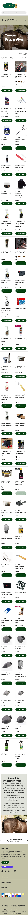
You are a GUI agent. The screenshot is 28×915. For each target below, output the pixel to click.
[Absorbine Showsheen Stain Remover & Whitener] (20, 745)
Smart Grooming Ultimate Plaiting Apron (20, 282)
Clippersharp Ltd (8, 899)
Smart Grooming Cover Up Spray (20, 452)
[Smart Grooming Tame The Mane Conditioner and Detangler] (20, 213)
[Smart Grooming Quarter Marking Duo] (20, 611)
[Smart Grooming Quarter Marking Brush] (20, 416)
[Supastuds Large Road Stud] (20, 639)
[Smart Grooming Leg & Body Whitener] (6, 358)
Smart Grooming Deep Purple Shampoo (6, 110)
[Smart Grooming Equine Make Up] (20, 243)
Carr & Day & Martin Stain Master (6, 753)
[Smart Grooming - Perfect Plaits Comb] (20, 503)
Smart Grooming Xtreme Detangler (6, 222)
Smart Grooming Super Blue (6, 138)
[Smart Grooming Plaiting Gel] (6, 243)
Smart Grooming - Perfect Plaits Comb (20, 511)
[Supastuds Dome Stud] (20, 719)
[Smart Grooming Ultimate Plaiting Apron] (20, 273)
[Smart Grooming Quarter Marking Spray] (6, 330)
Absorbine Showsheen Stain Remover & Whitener (20, 755)
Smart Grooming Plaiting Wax (6, 75)
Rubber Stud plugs (20, 592)
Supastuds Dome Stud (20, 727)
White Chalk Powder (18, 537)
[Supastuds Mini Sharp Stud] (20, 693)
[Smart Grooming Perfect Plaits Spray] (6, 416)
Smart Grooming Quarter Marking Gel (20, 339)
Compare (20, 53)
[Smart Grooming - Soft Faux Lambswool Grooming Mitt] (20, 184)
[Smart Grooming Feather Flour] (20, 358)
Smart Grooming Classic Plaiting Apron (6, 453)
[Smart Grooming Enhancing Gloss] (6, 184)
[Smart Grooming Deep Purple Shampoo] (6, 100)
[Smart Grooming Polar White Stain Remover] (6, 301)
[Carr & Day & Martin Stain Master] (6, 745)
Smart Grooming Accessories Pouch (6, 593)
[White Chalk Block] (20, 301)
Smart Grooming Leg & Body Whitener (6, 367)
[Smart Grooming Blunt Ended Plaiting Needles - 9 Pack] (20, 100)
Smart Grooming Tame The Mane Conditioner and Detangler (20, 224)
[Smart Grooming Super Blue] (6, 130)
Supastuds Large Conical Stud (6, 673)
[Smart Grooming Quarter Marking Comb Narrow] (20, 557)
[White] (24, 82)
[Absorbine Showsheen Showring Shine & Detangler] (6, 386)
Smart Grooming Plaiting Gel (6, 251)
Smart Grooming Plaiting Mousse (6, 166)
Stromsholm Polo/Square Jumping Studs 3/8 (20, 674)
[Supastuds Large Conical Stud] (6, 665)
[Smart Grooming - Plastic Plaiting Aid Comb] (6, 611)
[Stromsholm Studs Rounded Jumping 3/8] (6, 529)
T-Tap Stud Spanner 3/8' (6, 565)
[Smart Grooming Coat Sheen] (6, 273)
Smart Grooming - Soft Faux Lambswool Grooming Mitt (20, 194)
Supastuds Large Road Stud (20, 647)
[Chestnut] (21, 82)
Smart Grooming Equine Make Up (20, 251)
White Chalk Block (20, 308)
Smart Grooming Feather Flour (20, 367)
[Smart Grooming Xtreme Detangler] (6, 213)
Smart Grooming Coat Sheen (6, 281)
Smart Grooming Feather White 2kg (6, 511)
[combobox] (14, 12)
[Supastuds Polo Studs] (6, 639)
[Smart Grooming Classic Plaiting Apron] (6, 443)
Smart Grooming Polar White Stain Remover (6, 310)
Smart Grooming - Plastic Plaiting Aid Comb (6, 620)
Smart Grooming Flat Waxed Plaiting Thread (20, 76)
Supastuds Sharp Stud (6, 701)
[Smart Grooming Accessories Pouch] (6, 585)
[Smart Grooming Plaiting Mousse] (6, 158)
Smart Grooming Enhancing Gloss (6, 192)
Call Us (5, 862)
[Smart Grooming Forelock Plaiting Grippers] (20, 130)
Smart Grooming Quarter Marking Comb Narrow (20, 566)
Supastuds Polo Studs (5, 647)
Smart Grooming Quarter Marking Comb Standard (20, 395)
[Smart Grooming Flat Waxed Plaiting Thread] (20, 66)
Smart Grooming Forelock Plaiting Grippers (20, 139)
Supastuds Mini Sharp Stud (19, 701)
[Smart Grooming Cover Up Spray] (20, 443)
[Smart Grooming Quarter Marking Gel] (20, 330)
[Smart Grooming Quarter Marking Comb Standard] (20, 386)
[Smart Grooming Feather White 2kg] (6, 503)
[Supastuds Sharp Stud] (6, 693)
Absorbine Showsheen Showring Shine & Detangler (6, 396)
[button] (22, 5)
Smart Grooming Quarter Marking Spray (6, 339)
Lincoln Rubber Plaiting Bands (5, 482)
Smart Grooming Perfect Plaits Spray (6, 424)
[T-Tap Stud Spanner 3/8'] (6, 557)
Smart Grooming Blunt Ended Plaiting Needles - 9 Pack (20, 111)
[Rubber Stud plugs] (20, 585)
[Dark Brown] (19, 82)
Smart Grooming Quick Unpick (20, 166)
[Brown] (19, 256)
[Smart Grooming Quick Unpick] (20, 158)
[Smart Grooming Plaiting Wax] (6, 66)
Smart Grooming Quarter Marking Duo (20, 620)
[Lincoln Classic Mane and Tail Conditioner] (20, 473)
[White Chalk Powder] (20, 529)
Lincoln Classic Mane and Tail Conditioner (19, 482)
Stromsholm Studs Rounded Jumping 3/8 (6, 538)
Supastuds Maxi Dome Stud (5, 727)
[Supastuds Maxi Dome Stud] (6, 719)
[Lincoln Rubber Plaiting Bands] (6, 473)
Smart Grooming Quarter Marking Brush (20, 425)
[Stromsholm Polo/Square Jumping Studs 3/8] (20, 665)
